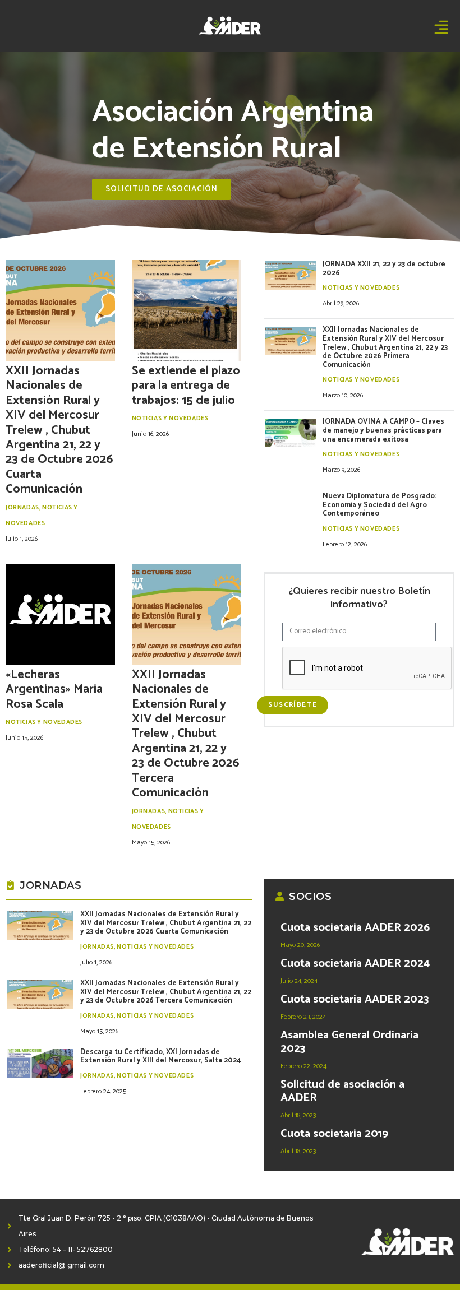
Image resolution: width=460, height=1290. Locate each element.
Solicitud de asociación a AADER (342, 1091)
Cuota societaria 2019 (334, 1134)
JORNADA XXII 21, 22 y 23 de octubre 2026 (384, 268)
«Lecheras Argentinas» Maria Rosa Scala (54, 689)
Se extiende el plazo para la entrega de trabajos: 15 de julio (186, 386)
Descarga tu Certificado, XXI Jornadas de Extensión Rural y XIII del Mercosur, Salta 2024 (160, 1056)
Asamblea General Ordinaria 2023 (349, 1042)
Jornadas (22, 508)
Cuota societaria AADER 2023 (354, 999)
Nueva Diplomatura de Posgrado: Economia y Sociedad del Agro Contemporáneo (379, 504)
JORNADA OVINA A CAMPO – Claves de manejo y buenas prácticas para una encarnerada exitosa (383, 430)
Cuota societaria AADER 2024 (355, 963)
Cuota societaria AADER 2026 (355, 927)
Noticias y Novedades (170, 419)
